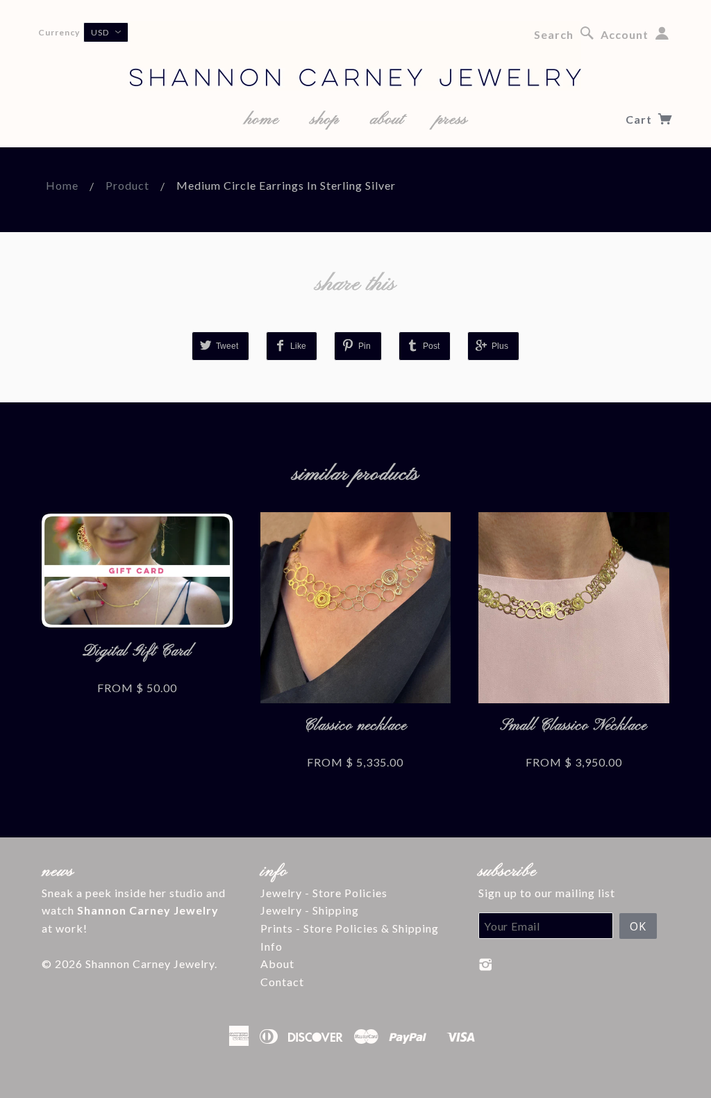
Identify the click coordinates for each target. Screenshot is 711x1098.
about (387, 119)
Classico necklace (355, 725)
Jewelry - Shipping (309, 910)
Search (554, 34)
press (451, 119)
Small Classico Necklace (574, 725)
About (277, 963)
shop (324, 119)
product (127, 185)
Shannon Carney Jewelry (150, 963)
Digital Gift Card (137, 651)
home (261, 119)
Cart (640, 119)
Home (62, 185)
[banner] (355, 55)
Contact (282, 981)
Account (625, 34)
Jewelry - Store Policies (323, 892)
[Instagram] (485, 965)
